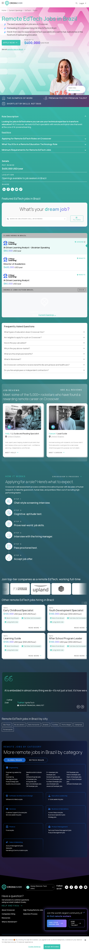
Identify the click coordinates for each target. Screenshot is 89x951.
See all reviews (71, 390)
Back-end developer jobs (33, 784)
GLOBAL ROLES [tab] (15, 760)
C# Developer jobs (32, 786)
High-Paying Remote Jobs (33, 910)
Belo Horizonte (33, 725)
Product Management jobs (56, 833)
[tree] (44, 340)
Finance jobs (10, 830)
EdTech (28, 10)
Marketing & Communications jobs (17, 850)
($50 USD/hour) (29, 614)
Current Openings (15, 10)
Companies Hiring (8, 914)
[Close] (85, 940)
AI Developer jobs (31, 779)
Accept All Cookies (52, 947)
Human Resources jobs (55, 813)
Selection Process (30, 914)
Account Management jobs (14, 846)
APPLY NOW (9, 42)
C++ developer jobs (52, 772)
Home (4, 10)
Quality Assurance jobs (13, 784)
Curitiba (55, 725)
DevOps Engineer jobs (53, 777)
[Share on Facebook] (8, 189)
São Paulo (7, 725)
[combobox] (35, 219)
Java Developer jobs (52, 784)
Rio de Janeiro (19, 725)
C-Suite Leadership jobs (55, 799)
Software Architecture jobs (14, 799)
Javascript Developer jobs (54, 786)
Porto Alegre (66, 725)
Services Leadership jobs (13, 815)
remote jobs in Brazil (15, 49)
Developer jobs (50, 775)
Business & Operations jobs (56, 815)
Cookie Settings (34, 947)
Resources (6, 918)
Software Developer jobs (74, 784)
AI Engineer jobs (31, 782)
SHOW (81, 290)
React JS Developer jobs (74, 777)
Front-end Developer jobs (54, 779)
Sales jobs (9, 848)
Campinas (78, 725)
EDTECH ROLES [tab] (36, 760)
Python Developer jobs (73, 775)
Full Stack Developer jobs (54, 782)
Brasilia (45, 725)
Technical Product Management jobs (59, 830)
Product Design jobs (12, 782)
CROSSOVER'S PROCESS (66, 477)
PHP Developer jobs (73, 772)
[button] (44, 116)
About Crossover (8, 910)
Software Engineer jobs (33, 777)
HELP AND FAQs (11, 905)
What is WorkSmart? (9, 922)
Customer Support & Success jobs (16, 813)
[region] (44, 943)
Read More (6, 132)
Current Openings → (47, 315)
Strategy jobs (52, 817)
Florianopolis (8, 729)
